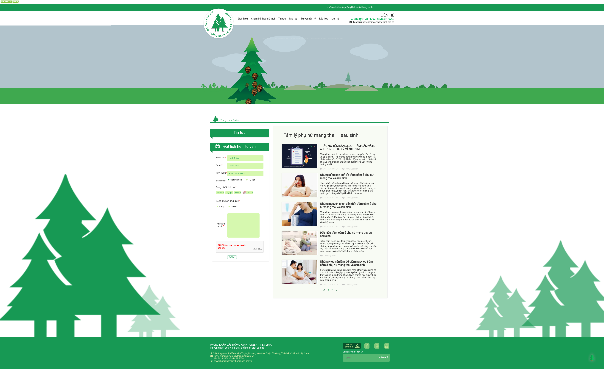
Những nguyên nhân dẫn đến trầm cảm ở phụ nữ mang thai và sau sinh (348, 205)
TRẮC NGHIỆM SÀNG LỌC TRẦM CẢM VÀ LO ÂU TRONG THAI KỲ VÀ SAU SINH (347, 147)
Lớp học (323, 18)
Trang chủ (225, 120)
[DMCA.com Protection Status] (9, 3)
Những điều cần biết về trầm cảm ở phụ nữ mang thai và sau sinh (346, 176)
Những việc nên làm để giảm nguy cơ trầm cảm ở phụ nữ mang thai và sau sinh (346, 263)
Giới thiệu (243, 18)
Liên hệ (335, 18)
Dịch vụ (293, 18)
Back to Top (592, 357)
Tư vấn (252, 179)
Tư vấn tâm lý (308, 18)
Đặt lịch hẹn (236, 179)
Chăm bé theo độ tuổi (263, 18)
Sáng (221, 206)
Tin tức (282, 18)
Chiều (234, 206)
